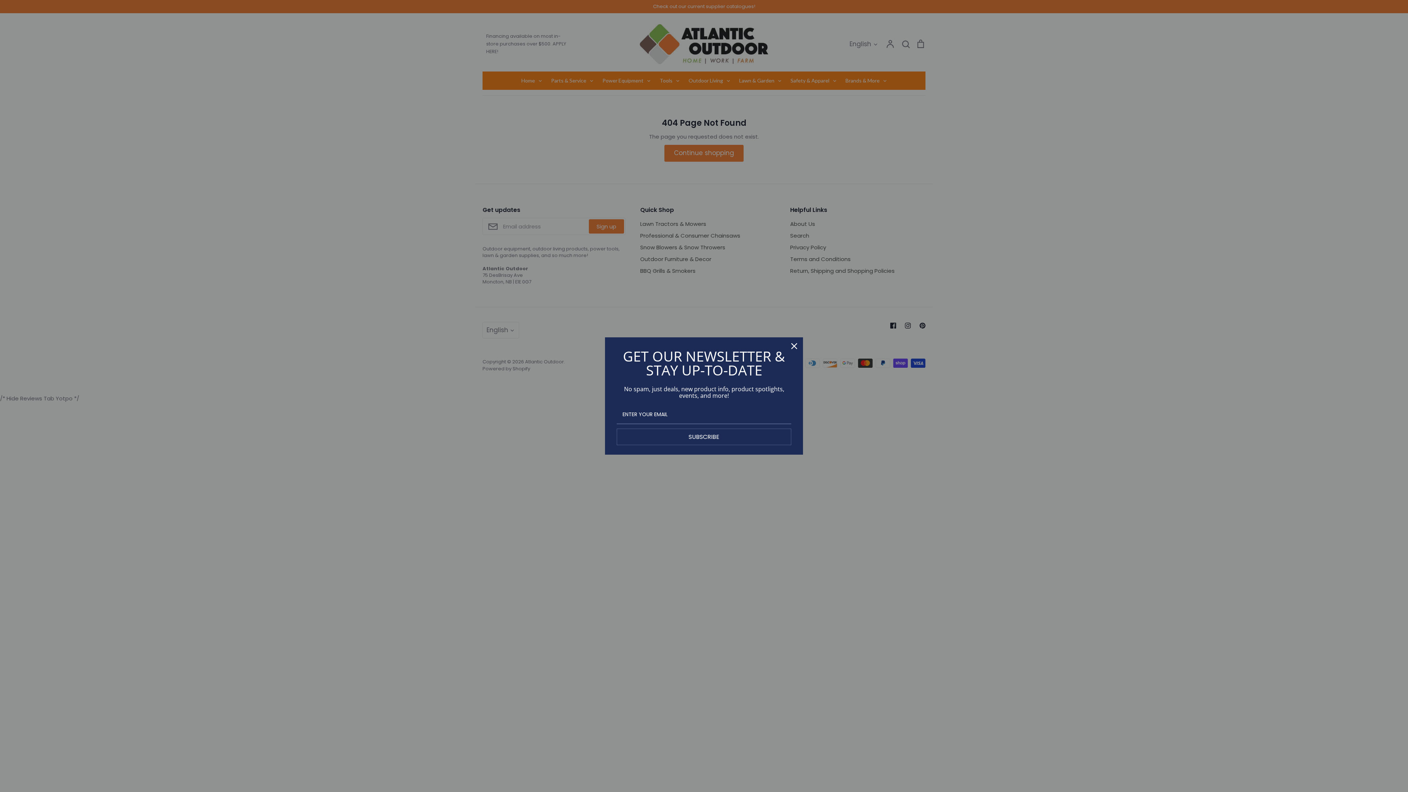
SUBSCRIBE (704, 437)
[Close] (794, 346)
